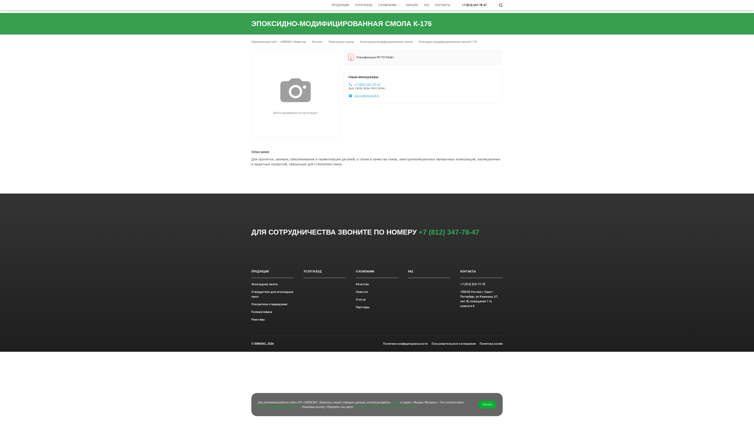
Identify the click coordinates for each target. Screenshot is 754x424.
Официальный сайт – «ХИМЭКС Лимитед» (279, 41)
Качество (362, 284)
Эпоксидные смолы (341, 41)
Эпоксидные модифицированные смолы (386, 41)
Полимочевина (261, 311)
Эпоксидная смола (264, 284)
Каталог (317, 41)
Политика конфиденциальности (405, 343)
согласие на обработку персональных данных (385, 406)
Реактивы (258, 319)
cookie (395, 402)
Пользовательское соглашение (454, 343)
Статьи (361, 299)
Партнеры (363, 307)
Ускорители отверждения (269, 304)
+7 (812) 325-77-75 (472, 284)
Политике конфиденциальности (279, 406)
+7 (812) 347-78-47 (474, 5)
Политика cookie (491, 343)
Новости (362, 291)
